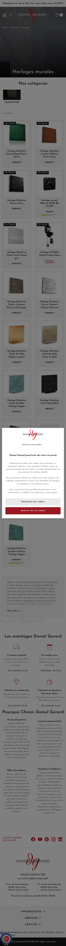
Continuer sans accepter (31, 445)
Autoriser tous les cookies (33, 511)
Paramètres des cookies (33, 502)
